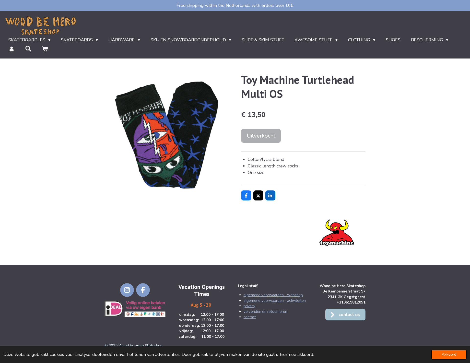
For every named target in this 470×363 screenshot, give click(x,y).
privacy (249, 306)
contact (250, 317)
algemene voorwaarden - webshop (273, 295)
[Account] (11, 49)
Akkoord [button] (449, 354)
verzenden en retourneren (265, 311)
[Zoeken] (28, 49)
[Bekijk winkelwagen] (44, 49)
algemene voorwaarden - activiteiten (275, 300)
